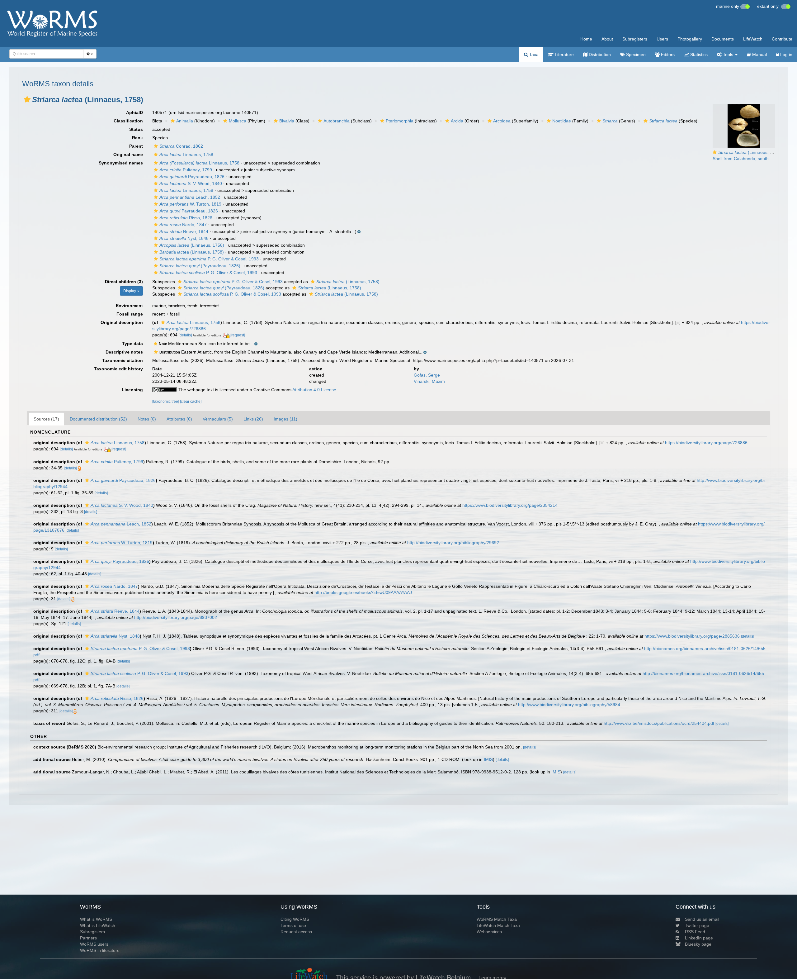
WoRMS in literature (100, 950)
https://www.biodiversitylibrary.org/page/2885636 (692, 636)
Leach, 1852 (189, 197)
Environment (129, 305)
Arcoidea (502, 120)
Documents (722, 38)
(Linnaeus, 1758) (191, 245)
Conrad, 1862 (181, 146)
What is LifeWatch (97, 925)
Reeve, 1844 (183, 231)
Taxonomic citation (122, 360)
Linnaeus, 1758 (186, 154)
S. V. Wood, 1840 (190, 183)
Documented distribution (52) (98, 418)
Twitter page (697, 925)
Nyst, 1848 (184, 238)
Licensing (132, 389)
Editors (667, 54)
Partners (88, 937)
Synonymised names (121, 162)
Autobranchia (336, 120)
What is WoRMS (96, 919)
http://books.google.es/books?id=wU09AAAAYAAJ (363, 592)
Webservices (489, 931)
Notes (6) (147, 418)
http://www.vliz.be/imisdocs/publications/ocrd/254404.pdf (659, 723)
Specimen (635, 54)
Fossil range (129, 313)
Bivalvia (286, 120)
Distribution (599, 54)
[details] (185, 335)
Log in (785, 54)
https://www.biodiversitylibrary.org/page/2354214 (510, 505)
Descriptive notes (124, 351)
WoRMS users (94, 944)
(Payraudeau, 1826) (199, 265)
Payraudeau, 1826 (191, 176)
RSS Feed (695, 931)
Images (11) (285, 418)
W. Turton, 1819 (190, 204)
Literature (564, 54)
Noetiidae (561, 120)
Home (586, 38)
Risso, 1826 (185, 217)
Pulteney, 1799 (185, 169)
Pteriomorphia (399, 120)
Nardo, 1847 (183, 224)
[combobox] (46, 54)
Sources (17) (46, 418)
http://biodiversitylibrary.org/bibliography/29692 (453, 542)
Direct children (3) (124, 281)
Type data (132, 343)
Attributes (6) (179, 418)
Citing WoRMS (295, 919)
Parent (136, 146)
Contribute (782, 38)
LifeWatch (752, 38)
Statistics (698, 54)
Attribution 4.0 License (314, 389)
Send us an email (702, 919)
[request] (237, 335)
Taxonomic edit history (118, 368)
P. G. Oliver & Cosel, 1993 (209, 258)
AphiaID (134, 112)
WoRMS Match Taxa (497, 919)
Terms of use (293, 925)
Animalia (184, 120)
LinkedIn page (699, 937)
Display (130, 291)
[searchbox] (45, 54)
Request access (296, 931)
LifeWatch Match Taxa (498, 925)
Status (136, 129)
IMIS (488, 759)
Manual (759, 54)
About (607, 38)
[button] (27, 99)
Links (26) (253, 418)
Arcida (457, 120)
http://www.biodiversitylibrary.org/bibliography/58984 (569, 704)
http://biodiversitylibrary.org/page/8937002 (175, 617)
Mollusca (237, 120)
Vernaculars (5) (218, 418)
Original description (122, 322)
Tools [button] (728, 54)
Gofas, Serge (427, 375)
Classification (128, 120)
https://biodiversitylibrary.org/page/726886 (706, 442)
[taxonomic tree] (166, 401)
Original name (128, 154)
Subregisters (634, 38)
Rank (137, 137)
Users (662, 38)
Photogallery (689, 38)
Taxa (533, 54)
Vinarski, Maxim (429, 381)
